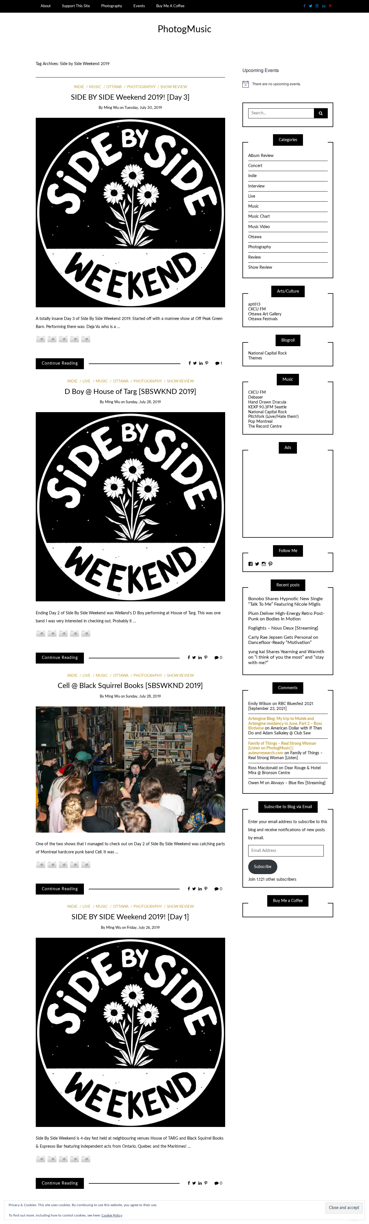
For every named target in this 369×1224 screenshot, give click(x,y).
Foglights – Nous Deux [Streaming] (283, 628)
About (46, 6)
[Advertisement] (291, 495)
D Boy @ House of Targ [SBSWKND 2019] (130, 391)
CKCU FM (257, 309)
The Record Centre (265, 427)
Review (254, 257)
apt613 (254, 304)
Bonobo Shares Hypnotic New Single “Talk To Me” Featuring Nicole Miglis (285, 601)
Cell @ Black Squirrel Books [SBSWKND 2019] (130, 685)
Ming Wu (111, 108)
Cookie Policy (111, 1215)
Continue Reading (60, 363)
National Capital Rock (267, 353)
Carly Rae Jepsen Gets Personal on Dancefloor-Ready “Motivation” (283, 640)
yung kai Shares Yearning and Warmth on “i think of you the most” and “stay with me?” (286, 657)
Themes (255, 358)
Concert (255, 166)
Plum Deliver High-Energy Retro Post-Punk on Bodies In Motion (286, 616)
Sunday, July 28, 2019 (143, 402)
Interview (256, 186)
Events (139, 6)
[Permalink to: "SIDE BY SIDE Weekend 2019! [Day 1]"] (130, 1032)
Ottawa (114, 87)
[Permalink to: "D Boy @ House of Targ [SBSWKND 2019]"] (130, 507)
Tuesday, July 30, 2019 (143, 108)
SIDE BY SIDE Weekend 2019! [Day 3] (130, 97)
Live (86, 381)
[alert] (287, 84)
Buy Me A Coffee (170, 6)
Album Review (261, 156)
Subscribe (262, 867)
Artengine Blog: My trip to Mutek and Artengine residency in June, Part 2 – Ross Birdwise (285, 724)
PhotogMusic (184, 29)
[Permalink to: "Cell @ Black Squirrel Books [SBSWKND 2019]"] (130, 770)
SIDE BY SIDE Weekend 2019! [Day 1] (130, 917)
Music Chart (259, 217)
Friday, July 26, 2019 (143, 928)
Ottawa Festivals (263, 319)
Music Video (259, 227)
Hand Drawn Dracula (267, 402)
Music (95, 87)
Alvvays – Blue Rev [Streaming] (298, 783)
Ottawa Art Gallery (264, 314)
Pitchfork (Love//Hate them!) (273, 417)
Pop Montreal (260, 422)
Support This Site (76, 6)
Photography (111, 6)
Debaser (255, 397)
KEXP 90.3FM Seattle (267, 407)
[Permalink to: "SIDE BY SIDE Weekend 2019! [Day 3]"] (130, 212)
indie (79, 87)
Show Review (173, 87)
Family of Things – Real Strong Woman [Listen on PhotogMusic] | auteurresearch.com (282, 748)
